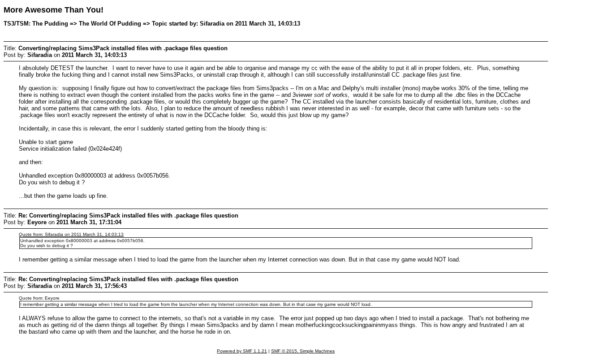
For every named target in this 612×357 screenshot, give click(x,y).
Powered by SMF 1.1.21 (242, 350)
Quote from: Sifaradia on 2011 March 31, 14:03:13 (71, 234)
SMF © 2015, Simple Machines (303, 350)
